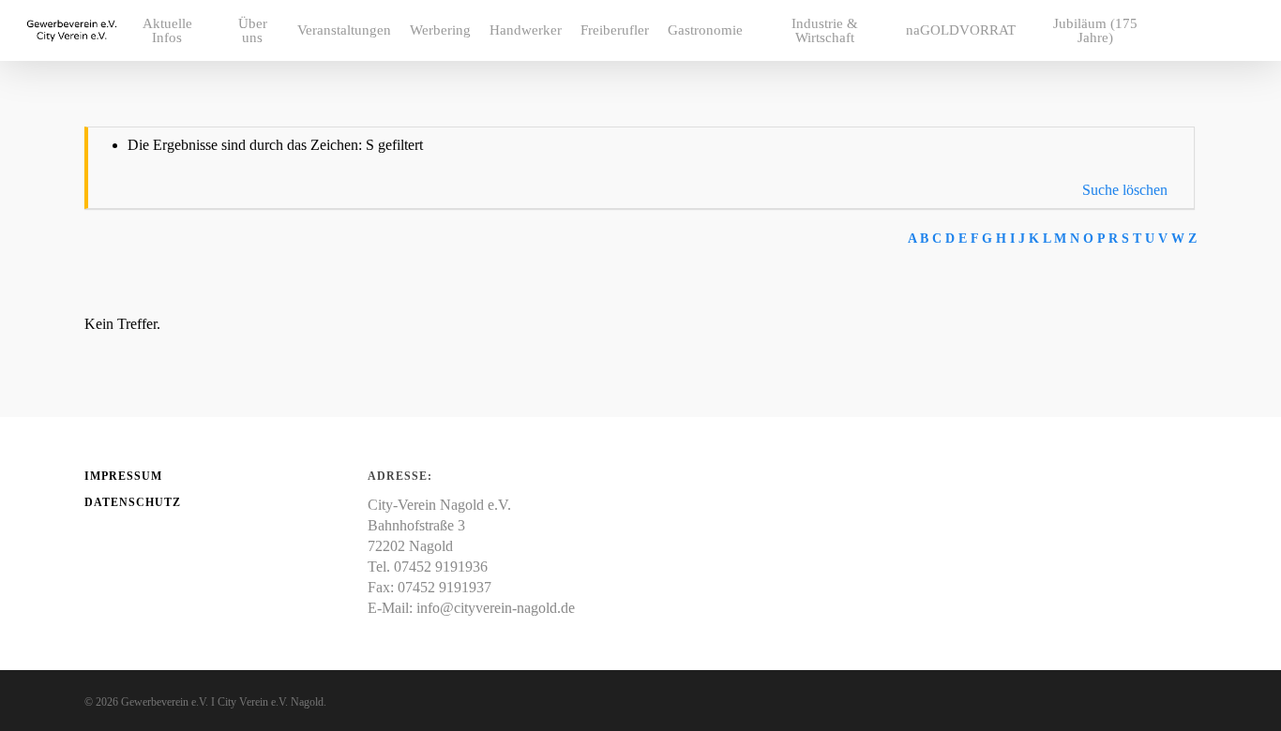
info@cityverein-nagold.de (495, 608)
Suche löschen (1125, 190)
